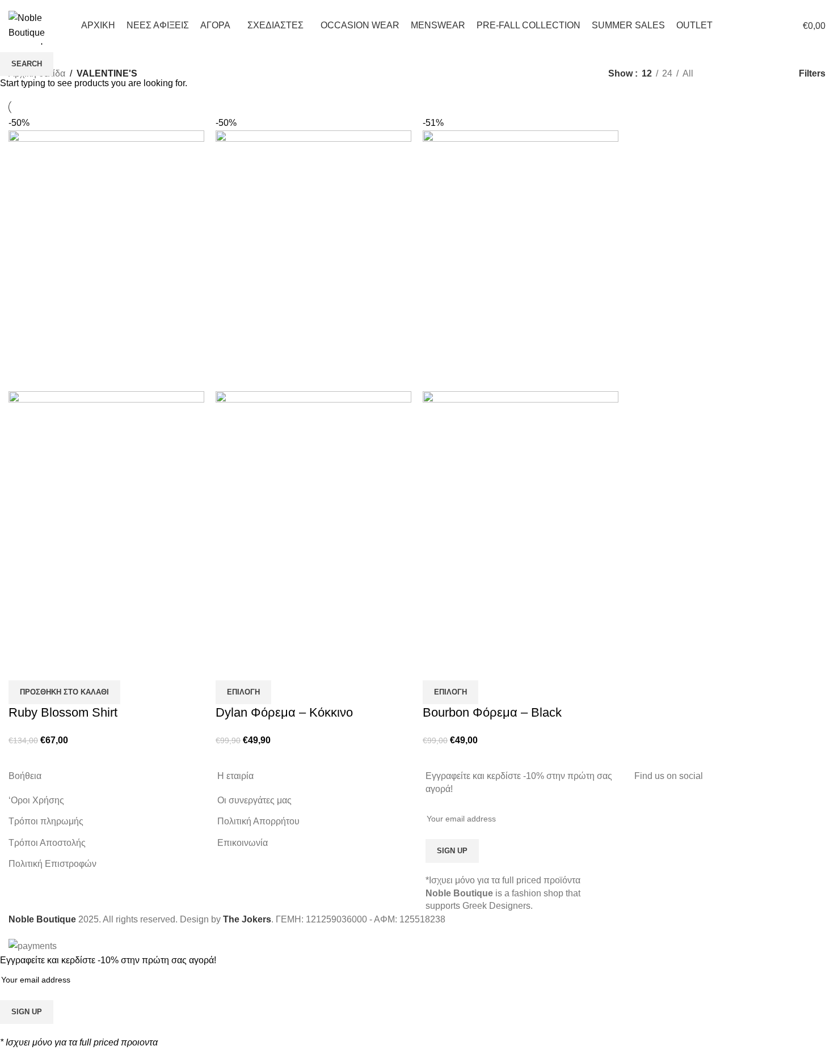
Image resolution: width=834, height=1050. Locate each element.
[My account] (728, 25)
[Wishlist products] (769, 25)
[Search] (749, 25)
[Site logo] (39, 24)
